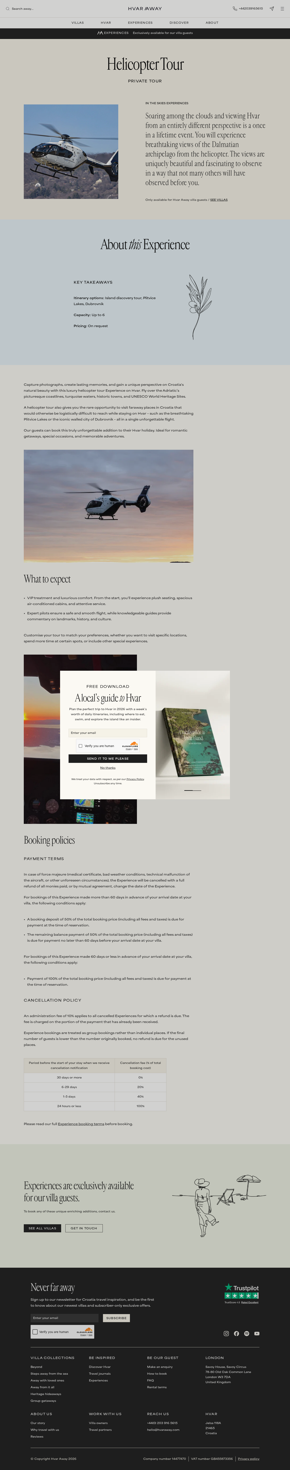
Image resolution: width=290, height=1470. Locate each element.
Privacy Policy (135, 779)
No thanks (107, 767)
